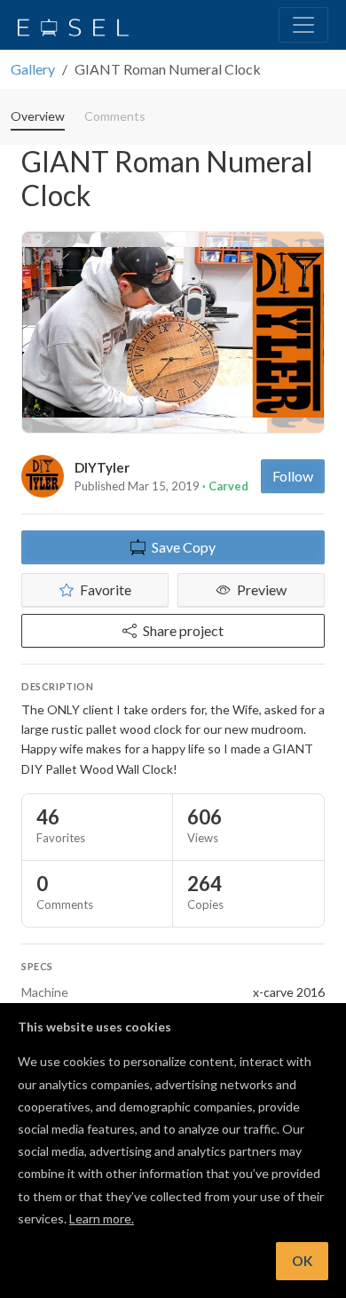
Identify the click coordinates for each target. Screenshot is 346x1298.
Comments (114, 115)
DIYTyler (102, 467)
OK (302, 1261)
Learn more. (101, 1218)
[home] (73, 25)
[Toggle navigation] (303, 25)
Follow (292, 475)
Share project (183, 630)
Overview (38, 115)
